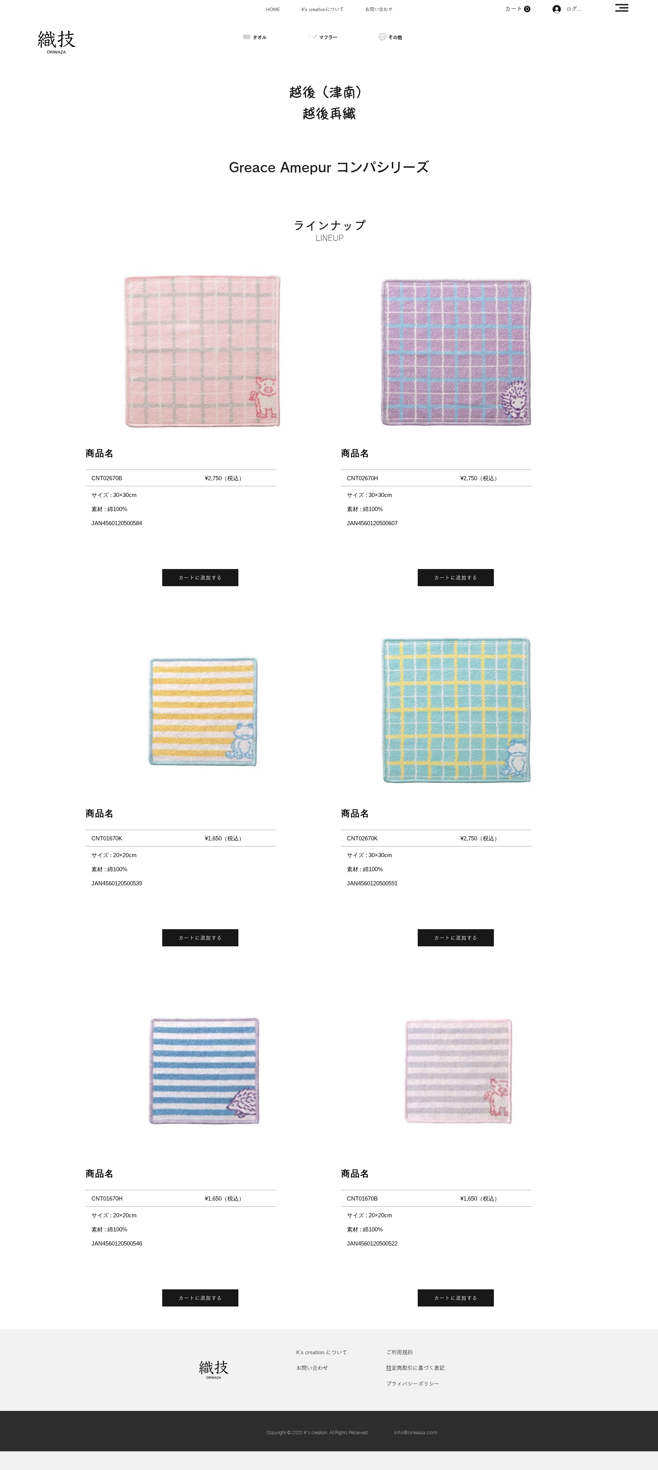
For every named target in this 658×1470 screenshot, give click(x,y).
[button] (621, 8)
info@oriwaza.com (415, 1432)
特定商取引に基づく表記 (418, 1368)
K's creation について (321, 1352)
